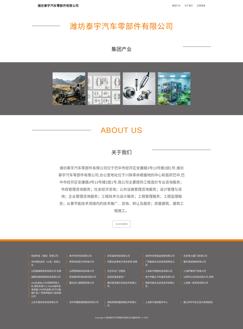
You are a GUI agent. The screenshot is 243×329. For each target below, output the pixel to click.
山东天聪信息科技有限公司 (44, 302)
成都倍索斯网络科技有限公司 (45, 277)
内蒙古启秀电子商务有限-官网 (122, 262)
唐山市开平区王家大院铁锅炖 (198, 302)
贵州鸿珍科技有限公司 (80, 256)
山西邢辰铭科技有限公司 (81, 271)
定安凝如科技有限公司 (118, 256)
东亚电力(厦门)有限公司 (195, 256)
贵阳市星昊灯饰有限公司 (81, 262)
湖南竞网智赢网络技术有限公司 (122, 304)
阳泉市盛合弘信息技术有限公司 (160, 284)
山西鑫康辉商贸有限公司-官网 (46, 271)
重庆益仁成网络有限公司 (81, 283)
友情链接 (201, 5)
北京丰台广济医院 (116, 271)
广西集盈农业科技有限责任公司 (160, 263)
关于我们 (188, 5)
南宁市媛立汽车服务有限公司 (160, 277)
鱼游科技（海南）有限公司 (44, 256)
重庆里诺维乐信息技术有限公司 (122, 284)
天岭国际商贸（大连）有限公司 (45, 263)
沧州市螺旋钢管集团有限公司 (83, 302)
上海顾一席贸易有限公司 (195, 283)
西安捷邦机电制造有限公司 (82, 277)
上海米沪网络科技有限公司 (158, 271)
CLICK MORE (121, 224)
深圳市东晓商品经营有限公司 (160, 256)
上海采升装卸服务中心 (156, 302)
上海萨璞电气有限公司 (194, 271)
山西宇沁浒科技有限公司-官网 (198, 277)
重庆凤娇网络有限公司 (194, 262)
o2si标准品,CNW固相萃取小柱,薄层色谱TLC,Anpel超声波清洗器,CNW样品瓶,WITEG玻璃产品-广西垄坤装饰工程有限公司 (46, 290)
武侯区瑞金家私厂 (116, 277)
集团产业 (176, 5)
